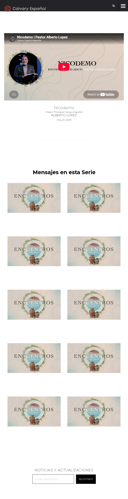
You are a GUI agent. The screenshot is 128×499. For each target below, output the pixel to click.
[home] (25, 8)
